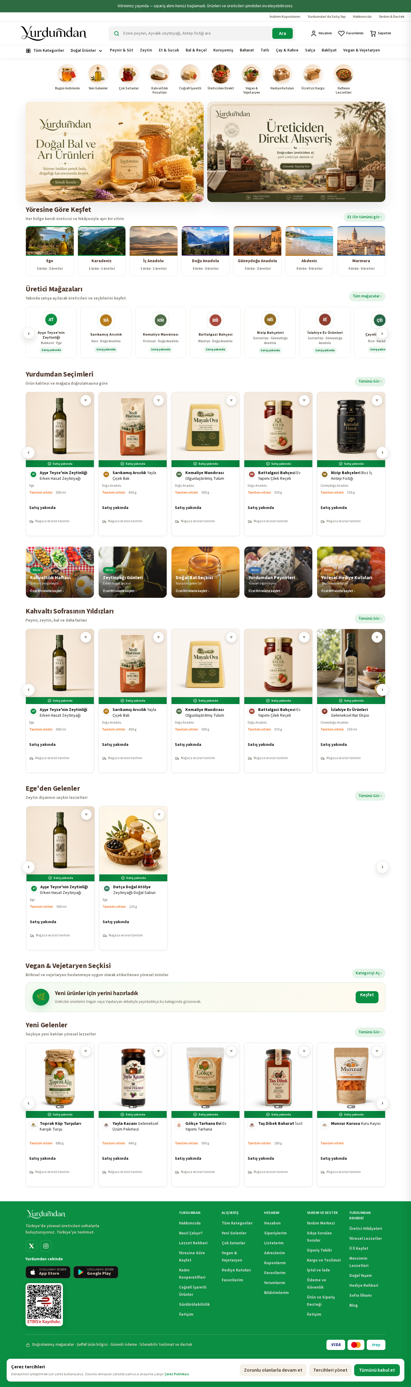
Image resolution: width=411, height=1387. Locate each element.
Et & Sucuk (169, 50)
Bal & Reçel (196, 50)
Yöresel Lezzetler (365, 1238)
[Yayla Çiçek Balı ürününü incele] (133, 464)
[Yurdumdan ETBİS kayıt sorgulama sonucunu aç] (44, 1304)
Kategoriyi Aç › (369, 973)
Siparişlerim (275, 1233)
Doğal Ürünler (83, 50)
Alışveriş (230, 1212)
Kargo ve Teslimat (324, 1260)
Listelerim (274, 1243)
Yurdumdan (189, 1212)
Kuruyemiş (223, 50)
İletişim (186, 1314)
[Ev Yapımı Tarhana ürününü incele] (205, 1115)
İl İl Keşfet (358, 1248)
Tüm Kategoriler (48, 50)
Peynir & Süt (121, 50)
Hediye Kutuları (236, 1270)
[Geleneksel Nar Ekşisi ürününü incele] (351, 701)
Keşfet (367, 994)
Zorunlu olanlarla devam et (273, 1370)
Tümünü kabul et (377, 1370)
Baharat (247, 50)
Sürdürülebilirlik (194, 1304)
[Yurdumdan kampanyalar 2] (296, 152)
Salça (310, 50)
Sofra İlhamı (360, 1295)
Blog (353, 1305)
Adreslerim (274, 1253)
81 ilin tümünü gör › (364, 217)
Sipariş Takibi (319, 1250)
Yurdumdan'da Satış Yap (326, 16)
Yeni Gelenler (234, 1233)
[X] (31, 1246)
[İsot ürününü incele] (278, 1115)
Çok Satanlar (233, 1243)
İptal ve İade (318, 1270)
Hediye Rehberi (363, 1285)
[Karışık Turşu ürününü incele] (60, 1115)
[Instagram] (45, 1246)
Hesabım (271, 1212)
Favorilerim (232, 1280)
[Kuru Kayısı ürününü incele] (351, 1115)
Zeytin (146, 50)
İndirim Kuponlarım (285, 16)
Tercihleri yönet (330, 1370)
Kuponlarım (275, 1263)
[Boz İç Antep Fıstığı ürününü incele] (351, 464)
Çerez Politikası (177, 1374)
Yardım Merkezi (321, 1223)
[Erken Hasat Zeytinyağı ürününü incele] (60, 464)
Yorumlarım (274, 1283)
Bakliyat (329, 50)
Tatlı (265, 50)
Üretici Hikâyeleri (365, 1228)
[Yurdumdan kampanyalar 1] (115, 152)
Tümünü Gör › (370, 381)
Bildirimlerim (276, 1292)
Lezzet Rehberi (193, 1243)
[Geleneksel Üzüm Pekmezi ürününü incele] (133, 1115)
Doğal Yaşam (360, 1275)
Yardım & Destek (391, 16)
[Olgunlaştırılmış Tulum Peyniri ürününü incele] (205, 464)
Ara (282, 33)
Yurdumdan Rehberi (360, 1215)
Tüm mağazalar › (367, 296)
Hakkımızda (362, 16)
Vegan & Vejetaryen (361, 50)
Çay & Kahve (287, 50)
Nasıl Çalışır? (191, 1233)
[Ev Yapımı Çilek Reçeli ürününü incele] (278, 464)
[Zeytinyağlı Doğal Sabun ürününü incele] (133, 878)
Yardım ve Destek (322, 1212)
